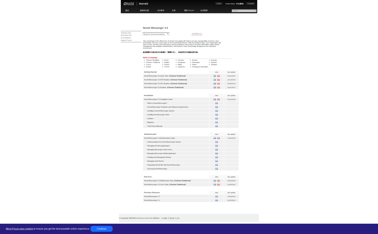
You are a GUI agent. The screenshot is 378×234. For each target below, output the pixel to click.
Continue (101, 229)
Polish (194, 64)
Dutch (166, 60)
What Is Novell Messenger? (157, 103)
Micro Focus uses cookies (19, 229)
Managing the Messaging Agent (158, 146)
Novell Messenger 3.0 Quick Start (156, 76)
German (181, 60)
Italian (180, 64)
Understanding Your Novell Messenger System (164, 142)
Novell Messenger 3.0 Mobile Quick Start (158, 181)
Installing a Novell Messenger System (160, 111)
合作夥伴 (160, 10)
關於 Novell (189, 10)
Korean (194, 60)
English (166, 62)
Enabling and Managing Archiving (159, 157)
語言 (178, 218)
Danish (148, 67)
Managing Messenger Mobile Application (161, 153)
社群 (174, 10)
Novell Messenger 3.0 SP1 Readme (157, 83)
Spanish (214, 62)
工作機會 (164, 218)
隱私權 (172, 218)
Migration (150, 122)
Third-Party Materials (154, 126)
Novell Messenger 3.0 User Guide (156, 184)
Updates (150, 118)
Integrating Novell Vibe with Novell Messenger (163, 165)
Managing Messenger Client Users (159, 149)
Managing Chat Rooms (155, 161)
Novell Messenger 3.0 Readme (155, 87)
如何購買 (204, 10)
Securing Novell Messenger (157, 169)
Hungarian (181, 62)
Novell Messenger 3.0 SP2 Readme (157, 80)
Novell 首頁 (138, 4)
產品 (127, 10)
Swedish (214, 64)
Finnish (166, 64)
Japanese (181, 67)
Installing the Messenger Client (158, 115)
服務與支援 (144, 10)
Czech (148, 64)
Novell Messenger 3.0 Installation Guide (158, 99)
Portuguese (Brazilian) (200, 67)
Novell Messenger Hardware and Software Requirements (167, 107)
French (166, 67)
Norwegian (196, 62)
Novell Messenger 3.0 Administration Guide (159, 138)
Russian (214, 60)
